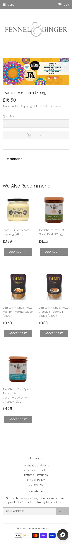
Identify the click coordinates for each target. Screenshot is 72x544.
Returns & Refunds (36, 475)
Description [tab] (14, 159)
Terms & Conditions (36, 465)
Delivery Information (36, 470)
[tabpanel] (36, 166)
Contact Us (36, 484)
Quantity (8, 116)
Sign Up (62, 511)
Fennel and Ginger (37, 528)
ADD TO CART (18, 251)
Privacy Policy (36, 480)
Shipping (26, 106)
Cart (66, 4)
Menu (11, 4)
